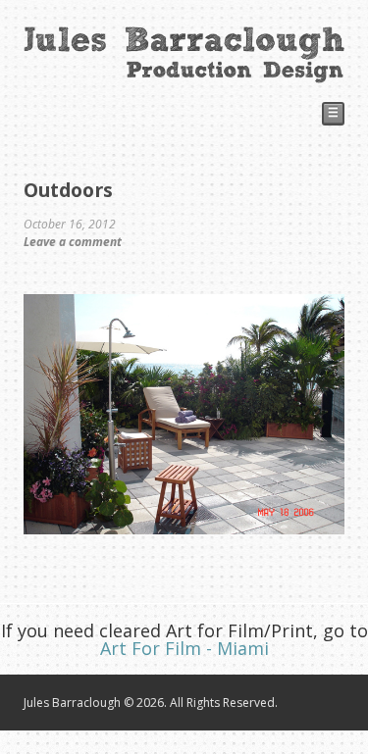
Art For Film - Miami (184, 648)
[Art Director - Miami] (184, 74)
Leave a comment (73, 241)
